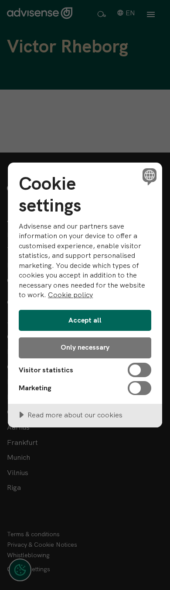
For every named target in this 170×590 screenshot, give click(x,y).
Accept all (85, 320)
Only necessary (85, 347)
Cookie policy (70, 294)
